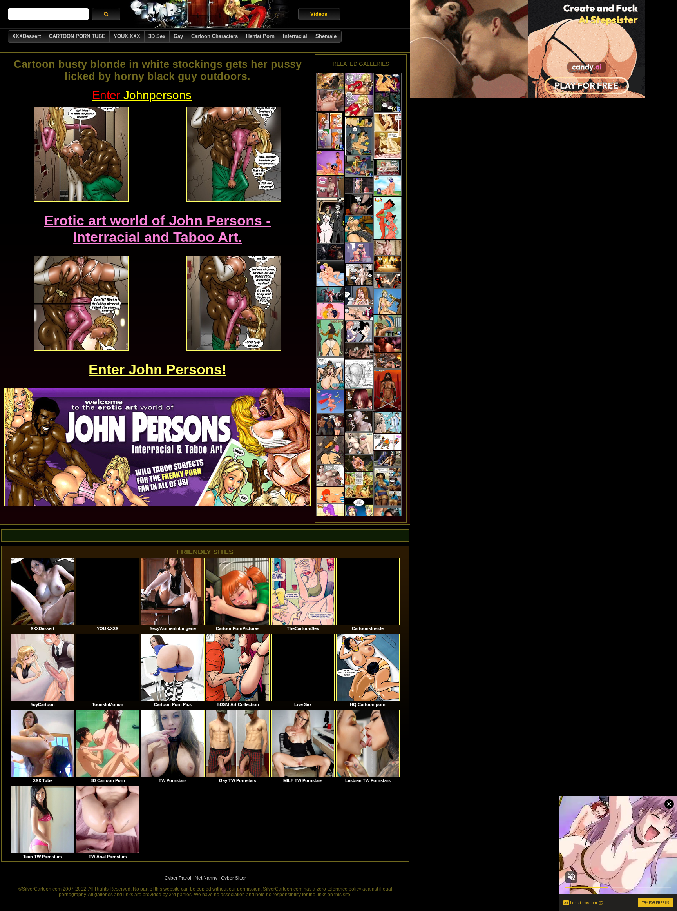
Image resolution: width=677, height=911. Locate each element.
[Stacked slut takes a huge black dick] (330, 373)
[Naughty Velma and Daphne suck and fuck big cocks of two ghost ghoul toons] (387, 93)
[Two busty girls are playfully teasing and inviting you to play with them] (330, 402)
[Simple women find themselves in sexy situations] (330, 338)
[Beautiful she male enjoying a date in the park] (359, 253)
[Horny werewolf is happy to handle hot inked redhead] (330, 81)
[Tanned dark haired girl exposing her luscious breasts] (387, 390)
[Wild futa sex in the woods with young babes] (359, 399)
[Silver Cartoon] (209, 14)
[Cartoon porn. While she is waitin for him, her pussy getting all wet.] (359, 296)
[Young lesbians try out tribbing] (387, 168)
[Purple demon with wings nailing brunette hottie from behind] (387, 344)
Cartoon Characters (214, 36)
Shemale (326, 36)
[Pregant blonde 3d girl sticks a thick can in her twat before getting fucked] (359, 443)
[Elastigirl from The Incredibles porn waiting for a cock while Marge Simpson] (330, 163)
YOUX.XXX (127, 36)
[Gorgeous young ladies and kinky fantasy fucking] (359, 421)
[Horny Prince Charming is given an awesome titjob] (330, 273)
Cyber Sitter (233, 878)
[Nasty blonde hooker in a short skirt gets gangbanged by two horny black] (330, 424)
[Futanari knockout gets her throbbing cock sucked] (387, 248)
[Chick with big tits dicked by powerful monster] (330, 295)
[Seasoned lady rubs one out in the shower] (387, 422)
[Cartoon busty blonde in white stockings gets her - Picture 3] (81, 303)
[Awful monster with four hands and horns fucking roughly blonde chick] (359, 463)
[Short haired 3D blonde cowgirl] (359, 313)
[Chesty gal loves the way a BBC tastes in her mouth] (387, 301)
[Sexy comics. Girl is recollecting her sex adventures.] (359, 514)
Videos (318, 14)
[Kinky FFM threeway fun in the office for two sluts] (359, 205)
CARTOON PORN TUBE (77, 36)
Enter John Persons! (157, 369)
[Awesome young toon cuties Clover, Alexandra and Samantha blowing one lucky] (330, 311)
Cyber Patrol (178, 878)
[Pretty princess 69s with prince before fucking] (359, 351)
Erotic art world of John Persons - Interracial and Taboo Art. (157, 228)
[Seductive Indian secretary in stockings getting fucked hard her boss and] (387, 487)
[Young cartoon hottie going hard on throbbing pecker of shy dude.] (330, 131)
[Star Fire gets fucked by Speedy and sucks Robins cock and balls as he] (359, 166)
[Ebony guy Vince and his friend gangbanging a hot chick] (387, 218)
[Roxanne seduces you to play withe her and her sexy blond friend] (330, 100)
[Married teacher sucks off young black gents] (330, 450)
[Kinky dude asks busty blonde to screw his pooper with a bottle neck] (387, 136)
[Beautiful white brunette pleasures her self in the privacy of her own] (330, 252)
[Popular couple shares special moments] (330, 220)
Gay (178, 36)
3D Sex (156, 36)
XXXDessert (26, 36)
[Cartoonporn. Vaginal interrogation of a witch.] (359, 136)
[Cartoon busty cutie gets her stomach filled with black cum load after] (359, 94)
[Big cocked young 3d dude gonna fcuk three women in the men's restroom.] (330, 187)
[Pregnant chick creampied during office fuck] (359, 274)
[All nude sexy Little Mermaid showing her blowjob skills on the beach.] (330, 495)
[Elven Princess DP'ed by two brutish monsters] (387, 361)
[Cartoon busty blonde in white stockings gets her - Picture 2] (233, 154)
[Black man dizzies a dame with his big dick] (330, 475)
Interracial (295, 36)
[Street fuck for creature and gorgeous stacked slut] (387, 459)
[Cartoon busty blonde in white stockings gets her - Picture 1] (81, 154)
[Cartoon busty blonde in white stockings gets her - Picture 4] (233, 303)
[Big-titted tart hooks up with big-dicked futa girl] (359, 186)
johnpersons (142, 95)
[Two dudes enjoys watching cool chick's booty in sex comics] (387, 442)
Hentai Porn (260, 36)
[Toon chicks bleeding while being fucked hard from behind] (359, 485)
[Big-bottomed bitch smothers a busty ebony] (359, 229)
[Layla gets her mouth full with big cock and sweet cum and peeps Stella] (387, 325)
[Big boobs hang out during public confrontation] (359, 332)
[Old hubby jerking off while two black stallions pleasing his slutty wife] (387, 264)
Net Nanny (206, 878)
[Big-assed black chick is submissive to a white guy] (359, 373)
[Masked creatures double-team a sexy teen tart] (387, 280)
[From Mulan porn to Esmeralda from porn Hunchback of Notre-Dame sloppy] (387, 186)
